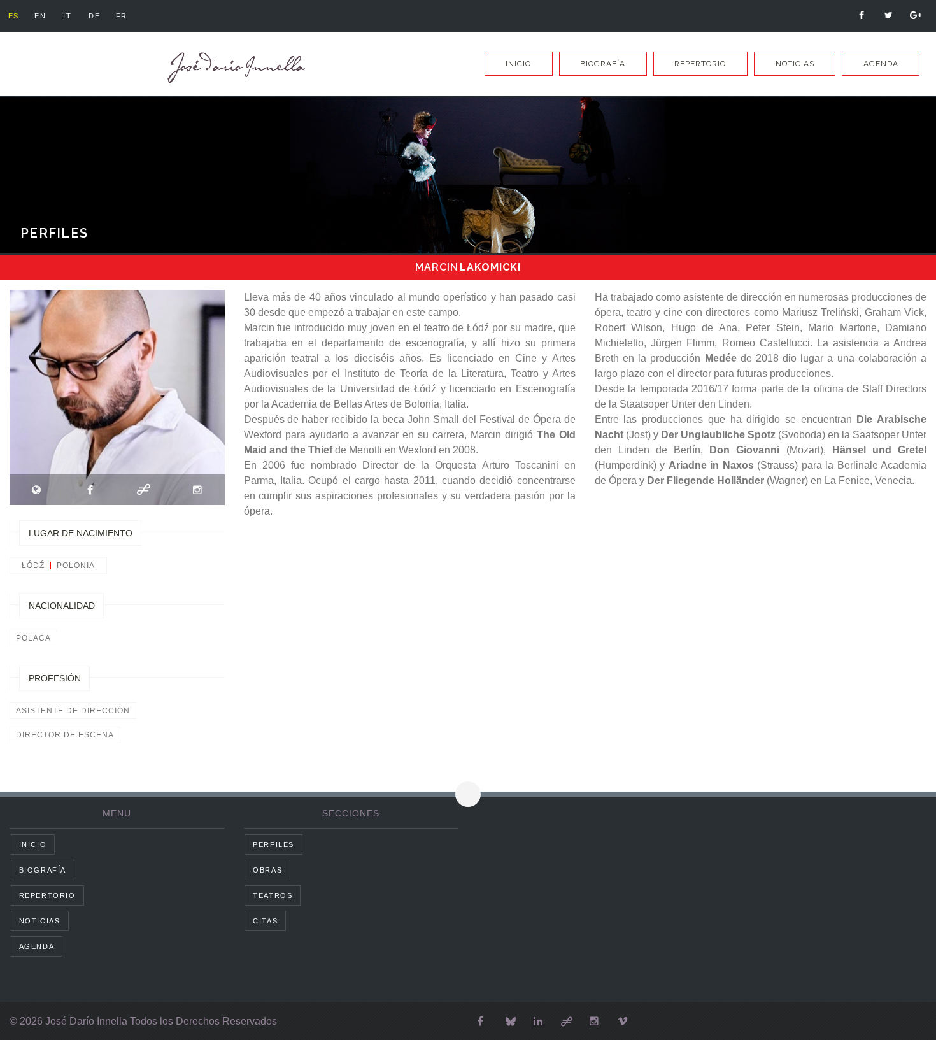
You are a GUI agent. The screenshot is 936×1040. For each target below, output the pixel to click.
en (40, 16)
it (67, 16)
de (94, 16)
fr (121, 16)
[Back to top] (468, 794)
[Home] (234, 68)
